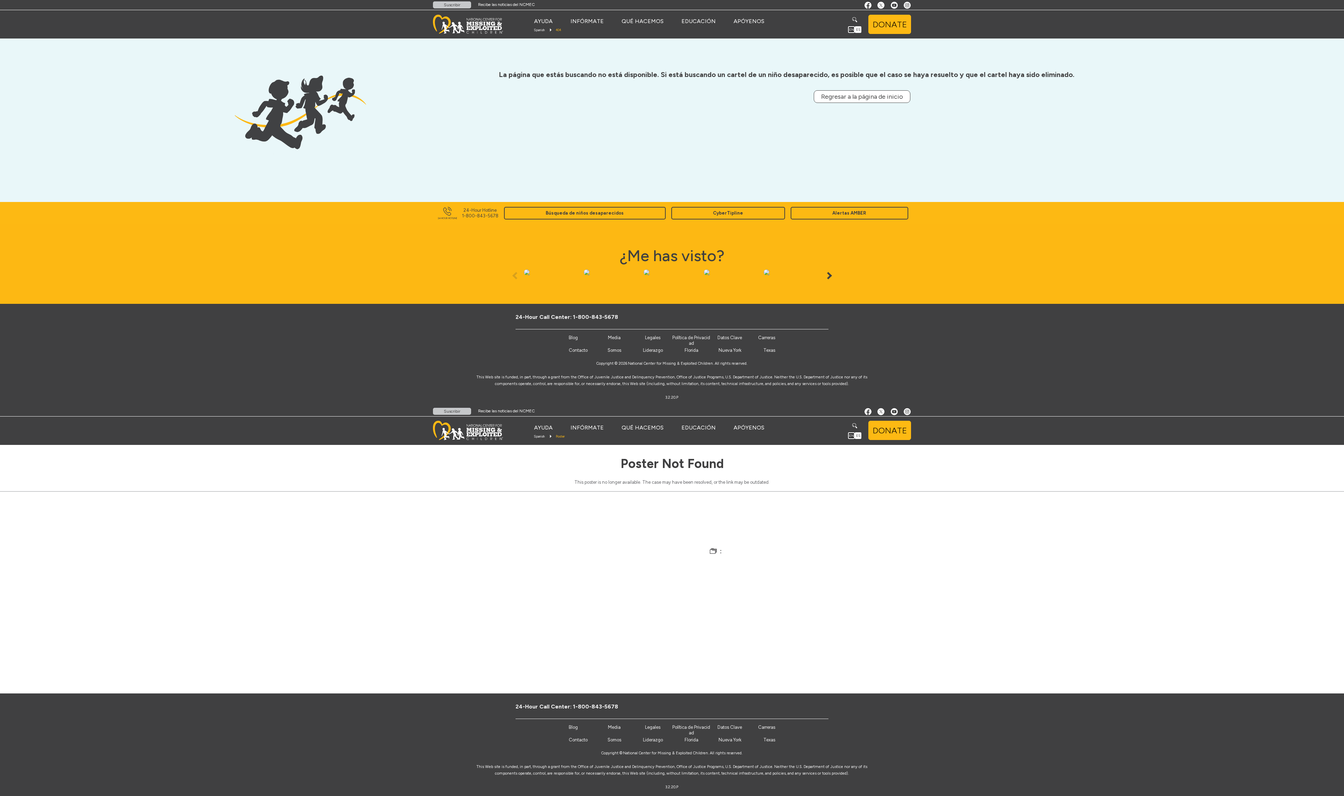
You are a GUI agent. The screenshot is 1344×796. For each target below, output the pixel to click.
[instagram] (831, 316)
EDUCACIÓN (698, 21)
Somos (614, 350)
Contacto (578, 350)
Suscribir (452, 4)
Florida (691, 350)
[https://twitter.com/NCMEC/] (808, 316)
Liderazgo (653, 350)
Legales (652, 337)
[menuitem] (543, 21)
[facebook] (796, 316)
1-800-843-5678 (595, 317)
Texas (769, 350)
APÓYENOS (749, 21)
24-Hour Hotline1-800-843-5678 (480, 213)
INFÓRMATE (587, 21)
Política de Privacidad (691, 340)
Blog (573, 337)
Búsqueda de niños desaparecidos (585, 213)
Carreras (766, 337)
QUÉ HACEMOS (643, 21)
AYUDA (543, 21)
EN (851, 29)
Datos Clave (730, 337)
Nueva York (730, 350)
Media (614, 337)
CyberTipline (728, 213)
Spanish (539, 30)
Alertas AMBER (849, 213)
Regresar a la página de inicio (862, 96)
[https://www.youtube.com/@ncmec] (820, 316)
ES (858, 29)
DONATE (890, 24)
